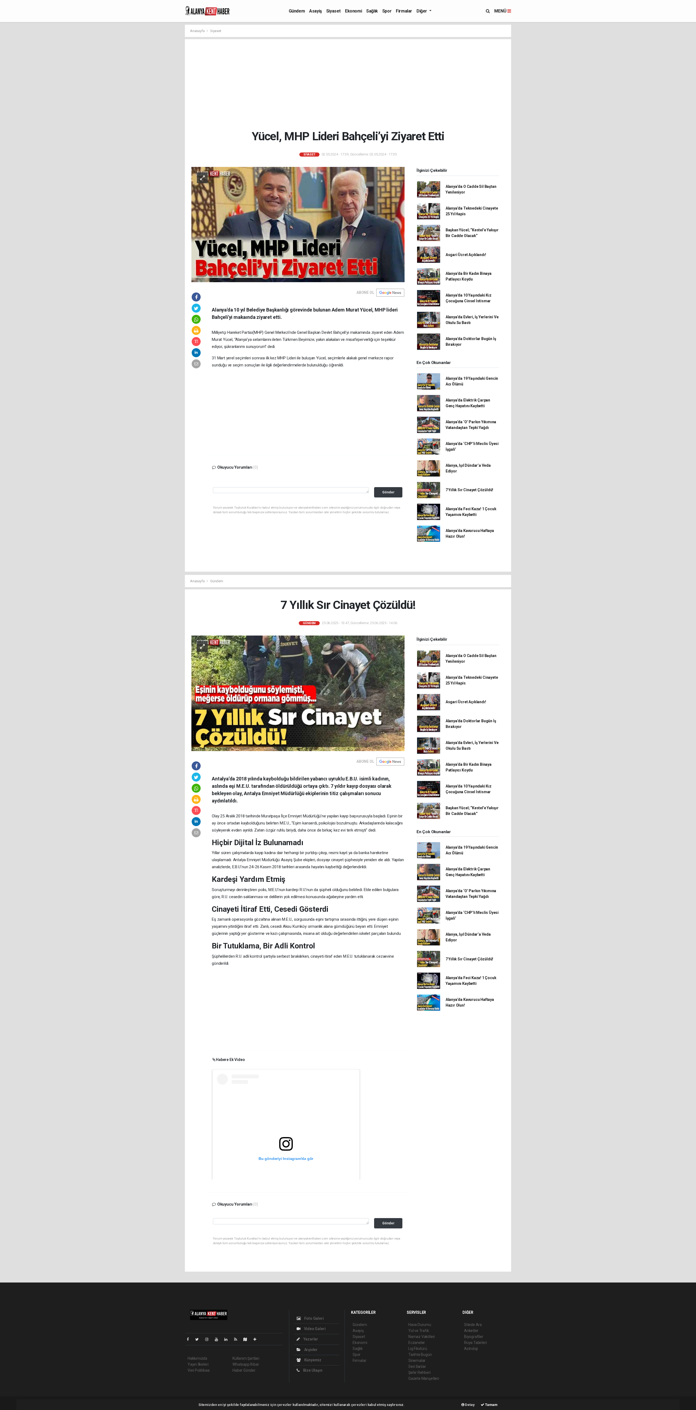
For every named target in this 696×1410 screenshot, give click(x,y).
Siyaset (333, 11)
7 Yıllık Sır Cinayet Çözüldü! (469, 490)
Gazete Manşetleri (423, 1378)
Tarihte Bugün (420, 1354)
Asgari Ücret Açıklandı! (466, 255)
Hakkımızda (197, 1358)
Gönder (388, 492)
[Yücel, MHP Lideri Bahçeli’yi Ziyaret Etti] (298, 224)
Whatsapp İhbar (245, 1364)
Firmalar (404, 11)
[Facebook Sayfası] (190, 1339)
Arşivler (310, 1349)
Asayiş (315, 11)
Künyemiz (312, 1360)
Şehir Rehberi (419, 1372)
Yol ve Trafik (418, 1330)
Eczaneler (416, 1342)
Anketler (471, 1330)
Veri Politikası (199, 1370)
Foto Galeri (313, 1318)
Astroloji (471, 1348)
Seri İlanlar (417, 1366)
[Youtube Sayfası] (218, 1339)
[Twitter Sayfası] (199, 1339)
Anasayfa (197, 31)
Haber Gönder (244, 1370)
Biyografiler (473, 1336)
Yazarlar (310, 1339)
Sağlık (372, 11)
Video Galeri (314, 1329)
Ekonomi (353, 11)
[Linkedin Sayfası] (228, 1339)
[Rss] (237, 1339)
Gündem (297, 11)
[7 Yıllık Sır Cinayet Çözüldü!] (298, 693)
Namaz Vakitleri (421, 1336)
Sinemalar (416, 1360)
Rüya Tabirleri (475, 1342)
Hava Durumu (419, 1324)
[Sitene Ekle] (257, 1339)
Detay (469, 1405)
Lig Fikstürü (417, 1348)
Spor (386, 11)
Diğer (422, 11)
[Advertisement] (352, 84)
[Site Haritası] (247, 1339)
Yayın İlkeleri (198, 1364)
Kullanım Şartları (245, 1358)
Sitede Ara (473, 1324)
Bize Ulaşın (312, 1370)
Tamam (491, 1405)
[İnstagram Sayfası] (209, 1339)
